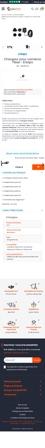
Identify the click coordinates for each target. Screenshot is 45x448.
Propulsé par (16, 429)
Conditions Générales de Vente (22, 418)
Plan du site (22, 405)
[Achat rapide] (38, 167)
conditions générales (25, 367)
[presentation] (3, 47)
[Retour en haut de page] (42, 311)
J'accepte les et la (22, 368)
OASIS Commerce (27, 429)
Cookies (22, 414)
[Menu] (3, 9)
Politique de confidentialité (22, 411)
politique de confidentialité (17, 369)
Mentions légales (22, 408)
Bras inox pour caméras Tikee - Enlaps (29, 158)
